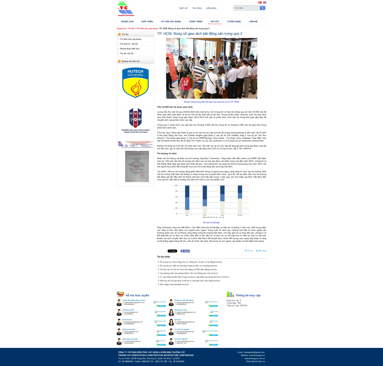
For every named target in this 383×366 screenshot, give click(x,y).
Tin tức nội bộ (126, 53)
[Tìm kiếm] (262, 8)
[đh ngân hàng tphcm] (135, 138)
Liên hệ (253, 21)
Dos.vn (262, 361)
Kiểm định (211, 8)
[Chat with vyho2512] (161, 340)
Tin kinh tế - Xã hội (129, 44)
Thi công (197, 8)
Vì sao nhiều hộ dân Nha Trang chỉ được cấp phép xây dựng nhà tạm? (194, 277)
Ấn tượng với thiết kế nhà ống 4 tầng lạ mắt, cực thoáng (188, 266)
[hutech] (135, 100)
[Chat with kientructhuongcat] (210, 331)
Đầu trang (262, 251)
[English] (264, 3)
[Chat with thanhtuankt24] (211, 340)
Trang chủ (127, 21)
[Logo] (125, 16)
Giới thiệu (147, 21)
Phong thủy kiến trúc (130, 49)
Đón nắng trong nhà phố (174, 284)
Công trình (195, 21)
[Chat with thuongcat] (161, 306)
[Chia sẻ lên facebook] (185, 252)
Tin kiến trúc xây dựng (146, 28)
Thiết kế (183, 8)
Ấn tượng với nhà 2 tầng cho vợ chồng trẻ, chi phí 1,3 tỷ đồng (191, 262)
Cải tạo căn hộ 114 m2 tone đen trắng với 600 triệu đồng (188, 269)
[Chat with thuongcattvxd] (211, 302)
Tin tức (215, 21)
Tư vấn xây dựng (171, 21)
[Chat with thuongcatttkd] (160, 302)
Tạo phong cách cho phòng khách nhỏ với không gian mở (189, 273)
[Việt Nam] (260, 3)
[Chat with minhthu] (214, 321)
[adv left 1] (135, 184)
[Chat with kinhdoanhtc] (160, 321)
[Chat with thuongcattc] (160, 311)
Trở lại (250, 251)
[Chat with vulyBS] (214, 311)
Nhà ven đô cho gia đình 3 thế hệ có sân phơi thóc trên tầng (190, 281)
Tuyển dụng (234, 21)
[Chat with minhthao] (161, 331)
